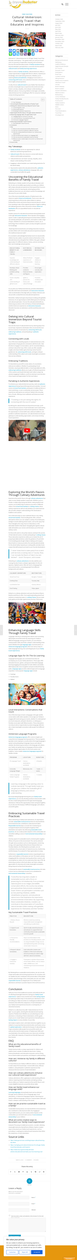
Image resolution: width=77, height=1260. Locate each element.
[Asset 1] (23, 4)
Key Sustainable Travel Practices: (21, 123)
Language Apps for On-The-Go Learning (22, 116)
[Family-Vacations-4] (27, 39)
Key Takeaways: (17, 102)
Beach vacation (59, 88)
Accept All (37, 1252)
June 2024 (58, 27)
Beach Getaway (59, 86)
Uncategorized (59, 115)
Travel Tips (58, 113)
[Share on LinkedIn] (27, 1171)
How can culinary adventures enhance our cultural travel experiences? (27, 132)
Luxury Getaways (60, 96)
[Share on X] (15, 1171)
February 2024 (59, 35)
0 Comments (28, 1160)
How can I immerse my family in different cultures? (25, 130)
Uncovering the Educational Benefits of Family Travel (24, 104)
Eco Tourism (58, 68)
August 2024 (58, 23)
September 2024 (60, 21)
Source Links (14, 142)
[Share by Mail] (44, 1171)
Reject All (25, 1252)
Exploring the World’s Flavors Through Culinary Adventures (26, 112)
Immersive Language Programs (20, 120)
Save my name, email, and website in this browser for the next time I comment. (27, 1216)
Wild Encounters (60, 93)
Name (34, 1197)
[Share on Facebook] (11, 1171)
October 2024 (59, 19)
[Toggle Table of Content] (42, 99)
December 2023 (59, 39)
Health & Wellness (60, 64)
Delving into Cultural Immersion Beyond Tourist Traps (25, 106)
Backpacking (58, 94)
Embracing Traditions (18, 109)
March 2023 (58, 45)
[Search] (61, 4)
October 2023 (59, 43)
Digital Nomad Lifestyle (61, 66)
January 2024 (59, 37)
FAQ (12, 127)
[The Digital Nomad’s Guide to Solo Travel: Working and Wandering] (1, 630)
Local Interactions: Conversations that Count (24, 118)
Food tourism (59, 101)
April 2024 (58, 31)
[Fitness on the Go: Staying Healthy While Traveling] (75, 630)
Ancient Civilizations (61, 90)
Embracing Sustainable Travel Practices (21, 121)
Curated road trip (60, 76)
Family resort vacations (61, 80)
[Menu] (65, 4)
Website (34, 1210)
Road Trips (58, 74)
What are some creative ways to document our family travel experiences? (28, 139)
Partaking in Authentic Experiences (22, 111)
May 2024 (58, 29)
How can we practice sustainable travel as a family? (25, 137)
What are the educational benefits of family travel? (25, 128)
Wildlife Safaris (59, 105)
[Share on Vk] (35, 1171)
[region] (24, 1246)
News (57, 107)
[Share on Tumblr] (31, 1171)
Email (33, 1203)
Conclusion (14, 125)
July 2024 (57, 25)
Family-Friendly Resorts (61, 99)
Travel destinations (60, 111)
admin (36, 1160)
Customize (12, 1252)
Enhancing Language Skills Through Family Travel (23, 114)
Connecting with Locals (19, 107)
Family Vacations (27, 14)
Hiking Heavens (59, 78)
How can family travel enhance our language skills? (25, 135)
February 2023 (59, 47)
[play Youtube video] (27, 430)
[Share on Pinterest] (23, 1171)
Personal (57, 109)
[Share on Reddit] (40, 1171)
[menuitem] (61, 4)
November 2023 (59, 41)
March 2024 (58, 33)
